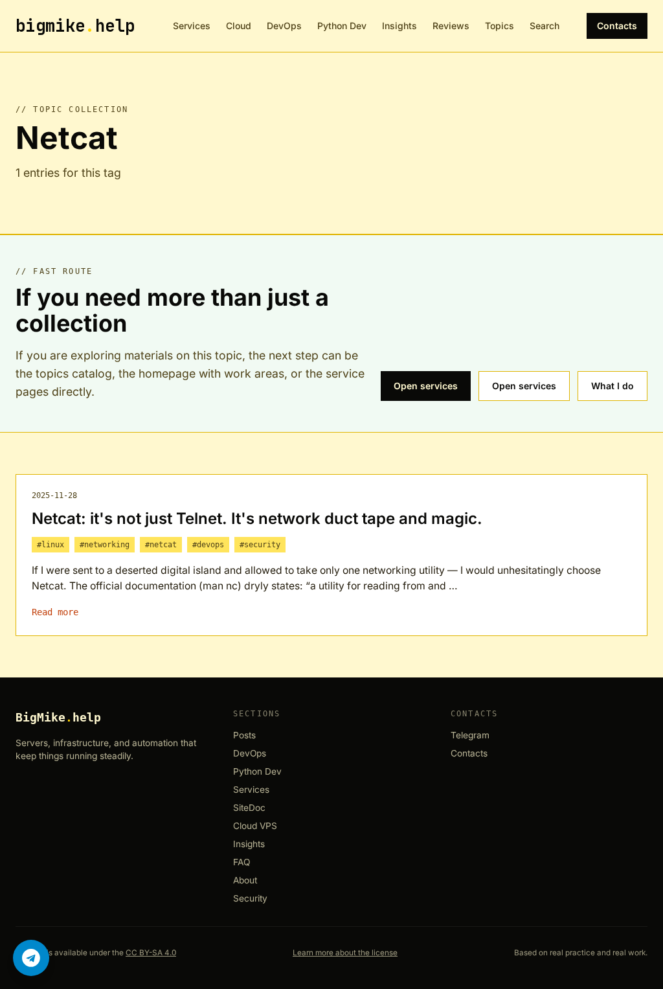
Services (191, 25)
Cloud (238, 25)
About (245, 880)
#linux (50, 544)
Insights (399, 25)
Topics (499, 25)
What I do (612, 385)
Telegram (470, 735)
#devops (208, 544)
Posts (244, 735)
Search (544, 25)
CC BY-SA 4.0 (151, 952)
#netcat (161, 544)
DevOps (284, 25)
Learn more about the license (345, 952)
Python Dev (341, 25)
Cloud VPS (255, 826)
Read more (55, 612)
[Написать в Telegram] (31, 958)
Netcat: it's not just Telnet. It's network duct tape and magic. (257, 518)
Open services (426, 385)
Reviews (451, 25)
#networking (104, 544)
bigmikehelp (75, 26)
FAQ (241, 862)
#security (260, 544)
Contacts (617, 25)
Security (250, 899)
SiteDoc (249, 808)
